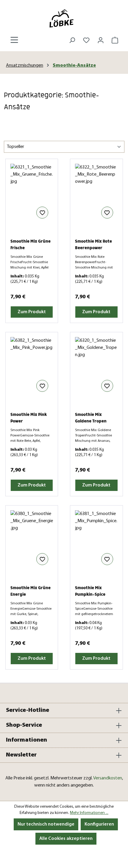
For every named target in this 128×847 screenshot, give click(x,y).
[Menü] (14, 40)
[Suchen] (72, 40)
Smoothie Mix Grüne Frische (30, 244)
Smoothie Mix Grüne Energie (30, 591)
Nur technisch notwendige (46, 824)
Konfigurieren (99, 824)
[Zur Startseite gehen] (64, 18)
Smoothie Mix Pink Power (28, 418)
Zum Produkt (32, 312)
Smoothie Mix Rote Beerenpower (93, 244)
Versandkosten (107, 778)
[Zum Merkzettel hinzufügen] (42, 213)
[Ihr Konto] (100, 40)
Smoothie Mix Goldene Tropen (91, 418)
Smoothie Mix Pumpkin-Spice (90, 591)
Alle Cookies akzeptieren (66, 838)
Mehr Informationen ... (89, 813)
